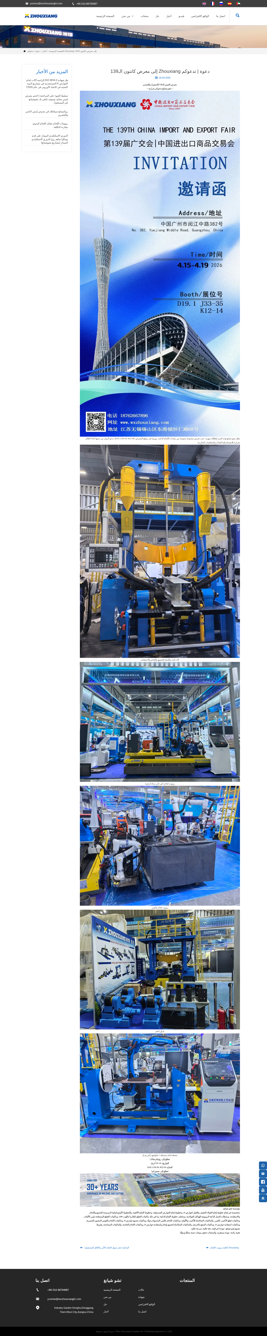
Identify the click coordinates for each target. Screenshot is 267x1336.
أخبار (44, 51)
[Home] (41, 15)
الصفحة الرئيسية (56, 51)
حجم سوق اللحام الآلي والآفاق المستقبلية (103, 1247)
